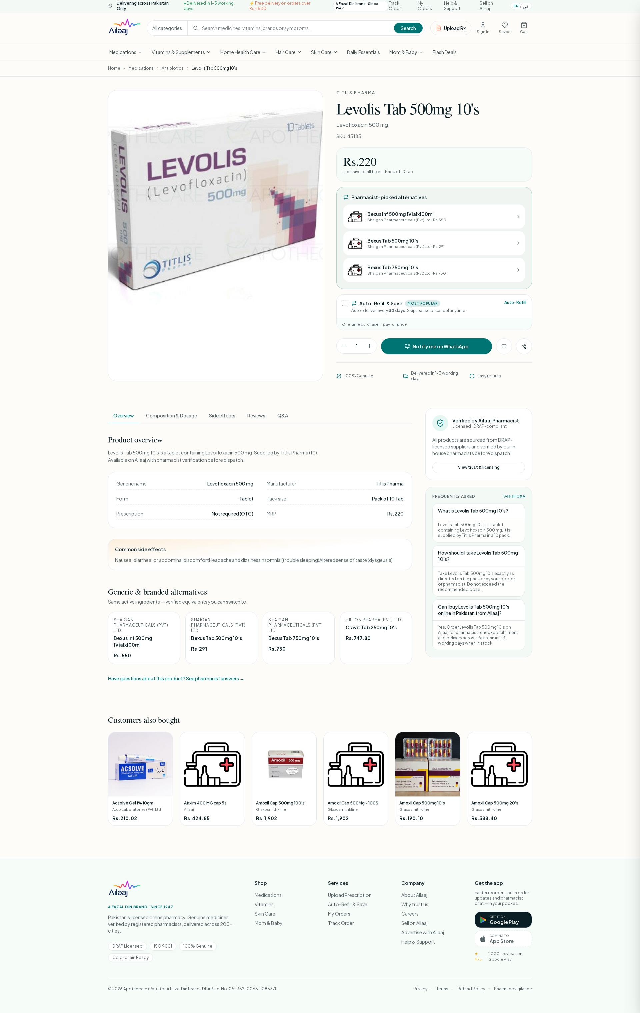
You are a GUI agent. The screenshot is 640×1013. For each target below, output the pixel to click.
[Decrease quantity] (344, 346)
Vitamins (264, 904)
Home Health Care (240, 52)
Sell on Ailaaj (486, 6)
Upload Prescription (350, 895)
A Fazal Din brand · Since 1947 (357, 6)
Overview (123, 415)
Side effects (222, 415)
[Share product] (524, 346)
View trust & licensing (479, 467)
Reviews (256, 415)
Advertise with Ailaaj (422, 932)
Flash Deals (445, 52)
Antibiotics (173, 68)
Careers (410, 914)
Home (114, 68)
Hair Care (286, 52)
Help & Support (452, 6)
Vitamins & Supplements (178, 52)
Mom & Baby (403, 52)
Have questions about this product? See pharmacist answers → (176, 678)
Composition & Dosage (171, 415)
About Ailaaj (414, 895)
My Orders (425, 6)
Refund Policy (471, 988)
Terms (442, 988)
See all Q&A (514, 496)
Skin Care (321, 52)
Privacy (420, 988)
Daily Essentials (363, 52)
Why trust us (414, 904)
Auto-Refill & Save (347, 904)
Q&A (282, 415)
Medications (122, 52)
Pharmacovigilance (513, 988)
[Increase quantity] (369, 346)
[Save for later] (504, 346)
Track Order (395, 6)
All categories (167, 28)
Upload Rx (455, 28)
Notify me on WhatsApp (441, 346)
